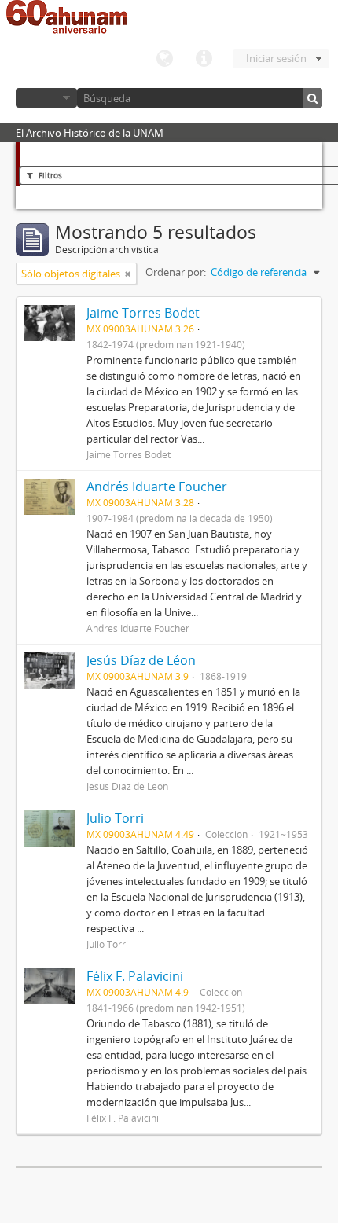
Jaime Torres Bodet (143, 312)
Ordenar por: (175, 272)
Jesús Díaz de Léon (141, 660)
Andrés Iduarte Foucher (156, 486)
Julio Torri (115, 818)
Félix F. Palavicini (134, 976)
